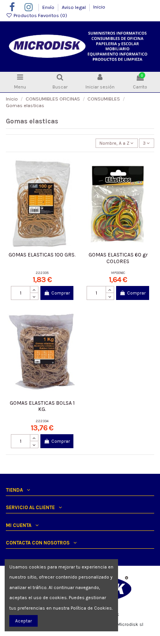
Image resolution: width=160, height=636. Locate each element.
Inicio (99, 7)
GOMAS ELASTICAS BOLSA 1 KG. (42, 406)
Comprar (60, 293)
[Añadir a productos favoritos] (71, 169)
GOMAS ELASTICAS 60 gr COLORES (118, 257)
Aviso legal (74, 7)
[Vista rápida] (71, 194)
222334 (42, 421)
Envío (49, 7)
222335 (42, 272)
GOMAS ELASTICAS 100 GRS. (42, 254)
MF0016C (118, 272)
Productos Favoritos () (39, 15)
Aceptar (23, 621)
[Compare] (71, 182)
